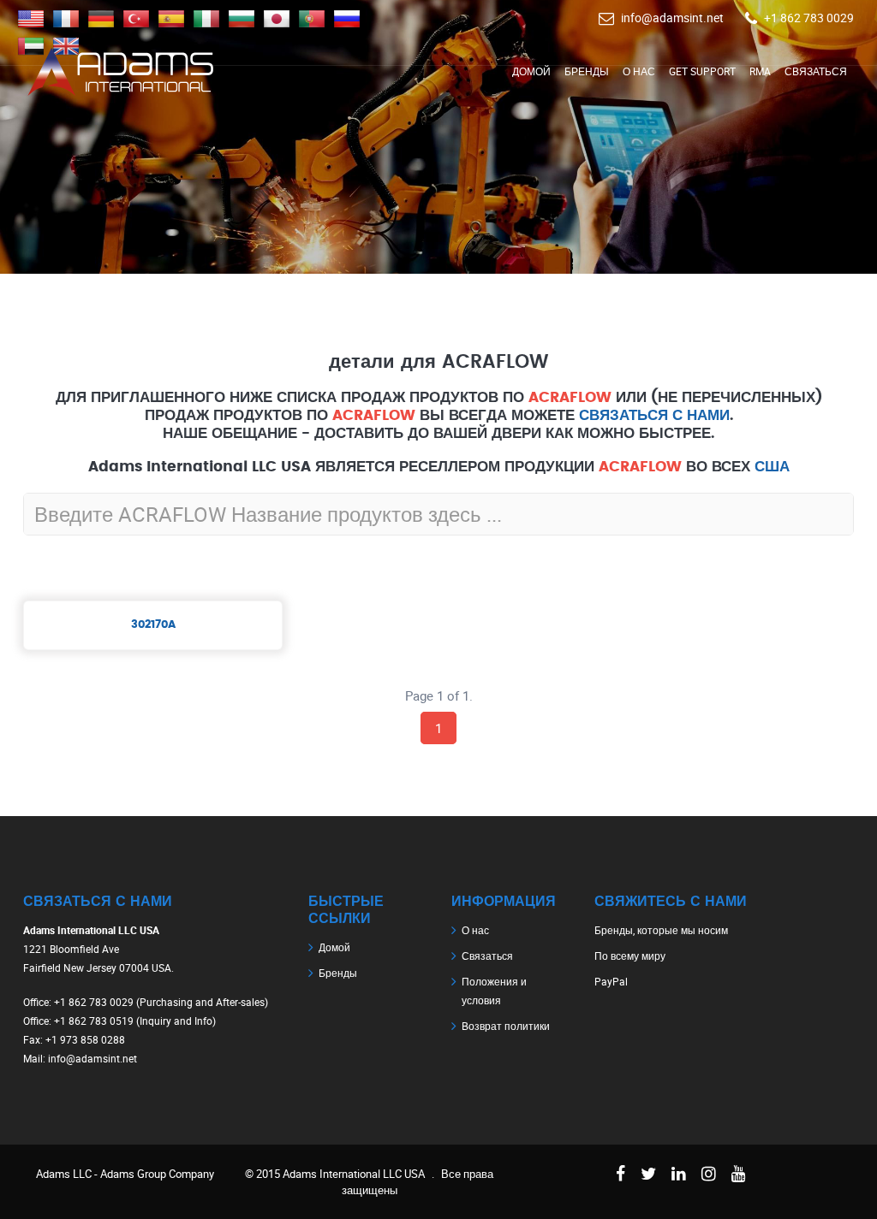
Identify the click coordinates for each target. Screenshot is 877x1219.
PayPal (611, 981)
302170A (153, 624)
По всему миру (629, 955)
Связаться (816, 71)
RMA (760, 71)
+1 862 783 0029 (809, 17)
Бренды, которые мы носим (661, 930)
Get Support (702, 71)
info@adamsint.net (672, 17)
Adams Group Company (157, 1173)
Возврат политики (506, 1026)
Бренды (586, 71)
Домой (531, 71)
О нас (639, 71)
